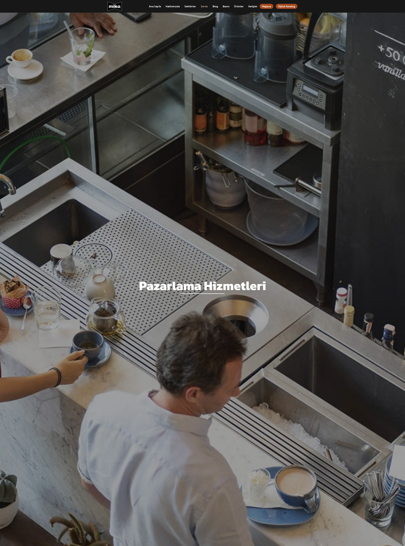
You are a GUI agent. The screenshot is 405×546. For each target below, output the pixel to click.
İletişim (252, 6)
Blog (215, 6)
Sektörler (190, 6)
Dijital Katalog (286, 6)
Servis (204, 6)
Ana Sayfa (155, 6)
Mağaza (266, 6)
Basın (226, 6)
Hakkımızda (173, 6)
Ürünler (239, 6)
